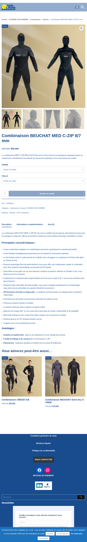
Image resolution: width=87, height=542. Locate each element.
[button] (81, 28)
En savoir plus (76, 534)
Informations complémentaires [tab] (30, 224)
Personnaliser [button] (43, 538)
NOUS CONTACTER (43, 460)
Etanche (46, 19)
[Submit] (81, 497)
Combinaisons (35, 19)
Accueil (4, 19)
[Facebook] (39, 470)
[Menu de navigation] (77, 7)
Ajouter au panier (47, 194)
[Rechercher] (82, 7)
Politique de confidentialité (43, 451)
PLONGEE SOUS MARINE (18, 19)
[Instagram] (48, 470)
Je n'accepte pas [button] (62, 534)
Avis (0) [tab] (51, 224)
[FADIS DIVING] (8, 7)
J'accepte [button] (50, 534)
